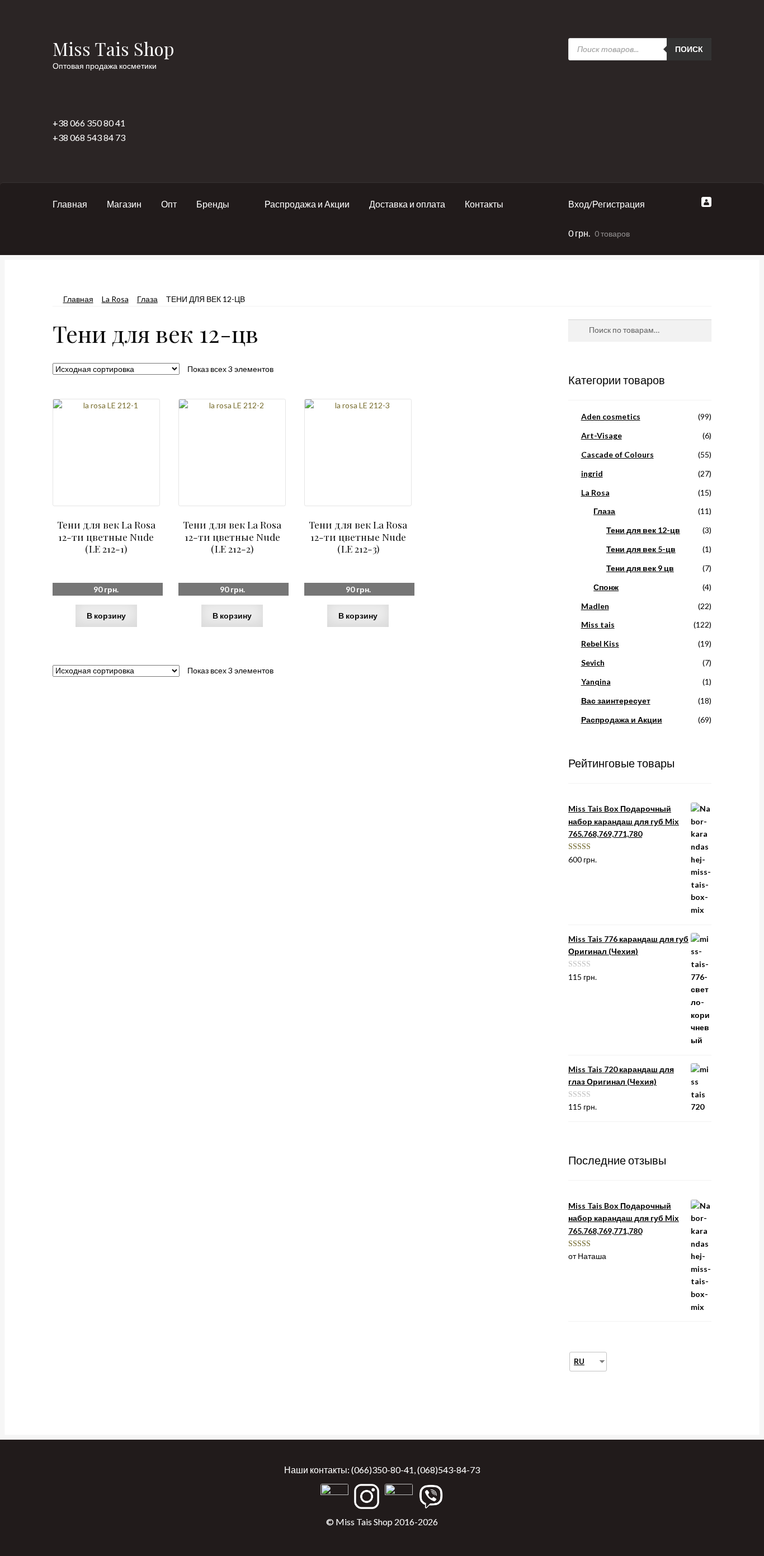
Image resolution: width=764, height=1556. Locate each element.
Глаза (147, 299)
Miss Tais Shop (114, 48)
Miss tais (598, 624)
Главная (70, 204)
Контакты (484, 204)
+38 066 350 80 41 (89, 122)
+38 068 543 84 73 (89, 137)
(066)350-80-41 (382, 1469)
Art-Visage (601, 435)
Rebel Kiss (600, 643)
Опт (169, 204)
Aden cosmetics (610, 416)
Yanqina (596, 681)
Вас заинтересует (615, 700)
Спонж (606, 587)
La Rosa (115, 299)
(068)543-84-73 (448, 1469)
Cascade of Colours (617, 454)
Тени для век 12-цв (643, 530)
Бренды (212, 204)
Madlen (595, 606)
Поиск (689, 49)
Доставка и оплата (407, 204)
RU (579, 1361)
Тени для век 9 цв (640, 568)
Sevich (593, 662)
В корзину (106, 615)
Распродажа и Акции (307, 204)
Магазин (124, 204)
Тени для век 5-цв (641, 549)
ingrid (592, 473)
